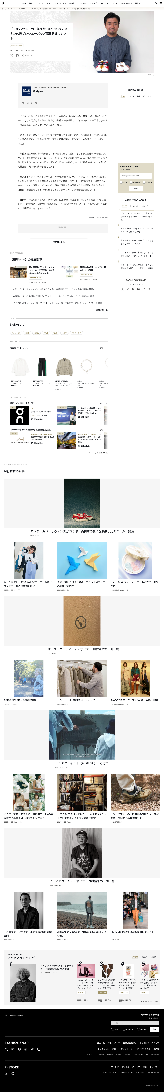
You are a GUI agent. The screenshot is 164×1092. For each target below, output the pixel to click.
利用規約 (127, 1054)
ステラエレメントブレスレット (86, 384)
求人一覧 (29, 403)
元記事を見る (59, 242)
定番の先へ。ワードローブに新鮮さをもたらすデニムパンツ (137, 242)
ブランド (115, 1067)
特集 (31, 3)
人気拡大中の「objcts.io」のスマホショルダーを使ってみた (137, 230)
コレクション (105, 3)
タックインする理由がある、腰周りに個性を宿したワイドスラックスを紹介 (137, 266)
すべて (123, 96)
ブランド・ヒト (60, 3)
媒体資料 (110, 1054)
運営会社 (119, 1054)
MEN (125, 182)
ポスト (115, 3)
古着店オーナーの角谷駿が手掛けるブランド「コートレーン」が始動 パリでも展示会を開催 (53, 296)
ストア (49, 3)
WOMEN (136, 182)
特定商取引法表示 (153, 1072)
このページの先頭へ (15, 1015)
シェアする (28, 55)
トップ (4, 8)
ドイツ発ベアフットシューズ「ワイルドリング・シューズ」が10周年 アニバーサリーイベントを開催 (57, 303)
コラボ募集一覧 (44, 430)
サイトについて (91, 1054)
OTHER (149, 182)
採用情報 (101, 1054)
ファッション (134, 206)
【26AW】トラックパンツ (41, 383)
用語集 (137, 3)
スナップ (93, 3)
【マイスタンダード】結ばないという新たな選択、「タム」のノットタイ (137, 254)
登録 (135, 188)
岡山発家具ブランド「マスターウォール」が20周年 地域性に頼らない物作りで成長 (42, 270)
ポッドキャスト (126, 3)
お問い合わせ (155, 1054)
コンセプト (154, 1067)
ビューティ (39, 3)
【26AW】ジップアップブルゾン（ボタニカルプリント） (64, 385)
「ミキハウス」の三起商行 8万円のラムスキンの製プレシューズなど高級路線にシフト (60, 8)
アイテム (125, 1067)
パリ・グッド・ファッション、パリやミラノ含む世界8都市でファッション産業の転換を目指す (54, 289)
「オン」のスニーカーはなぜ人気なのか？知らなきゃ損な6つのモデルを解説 (137, 216)
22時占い (72, 3)
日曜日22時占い (130, 1043)
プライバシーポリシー (140, 1054)
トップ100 (83, 3)
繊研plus (22, 8)
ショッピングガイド (109, 1072)
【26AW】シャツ (16, 383)
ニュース (23, 3)
